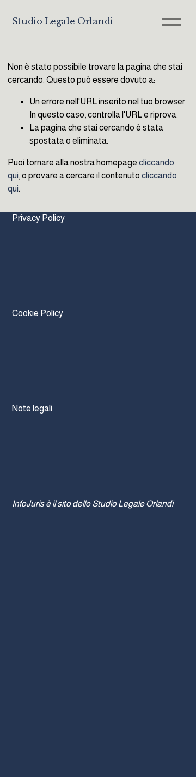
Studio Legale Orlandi (62, 21)
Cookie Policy (37, 313)
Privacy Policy (38, 218)
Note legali (32, 408)
